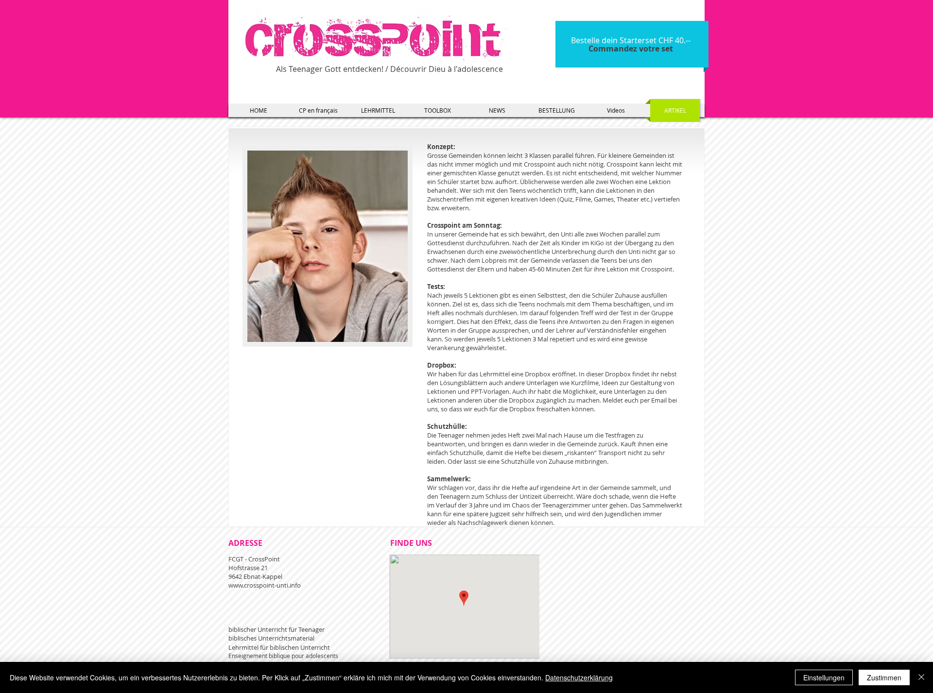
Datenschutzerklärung (579, 677)
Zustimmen (884, 677)
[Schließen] (921, 677)
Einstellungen (824, 677)
